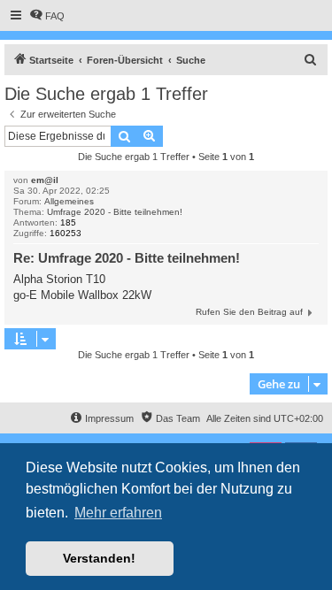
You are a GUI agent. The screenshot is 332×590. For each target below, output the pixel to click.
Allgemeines (69, 201)
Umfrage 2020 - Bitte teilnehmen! (114, 212)
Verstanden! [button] (99, 558)
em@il (44, 180)
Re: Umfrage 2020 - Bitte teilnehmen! (126, 257)
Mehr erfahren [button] (118, 512)
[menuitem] (47, 16)
